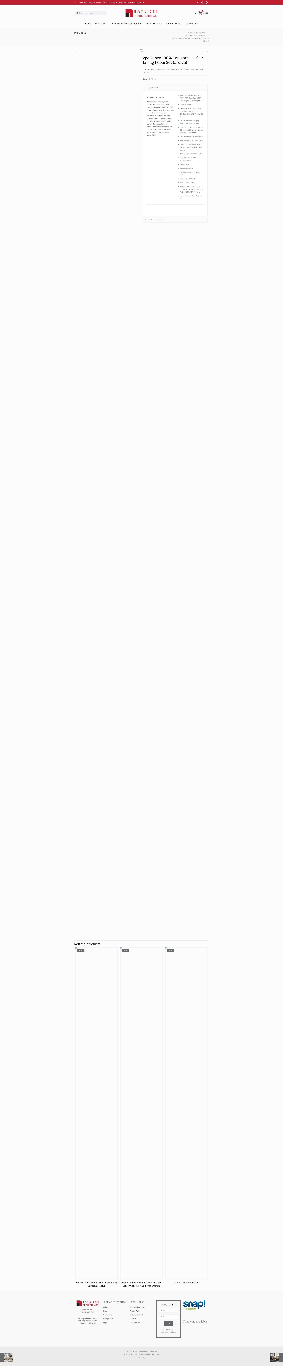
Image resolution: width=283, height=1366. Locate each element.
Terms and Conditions (138, 1307)
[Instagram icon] (141, 1358)
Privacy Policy (135, 1311)
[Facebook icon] (139, 1358)
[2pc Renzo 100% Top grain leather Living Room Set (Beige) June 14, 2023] (6, 1357)
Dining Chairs (108, 1319)
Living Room (200, 33)
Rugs (105, 1323)
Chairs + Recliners (172, 69)
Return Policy (135, 1323)
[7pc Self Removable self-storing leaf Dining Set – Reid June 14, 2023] (276, 1357)
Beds (105, 1311)
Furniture (133, 1319)
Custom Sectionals (136, 1315)
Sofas (105, 1307)
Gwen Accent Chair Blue (186, 1282)
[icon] (144, 1358)
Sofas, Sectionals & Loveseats (194, 35)
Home (190, 33)
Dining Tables (108, 1315)
